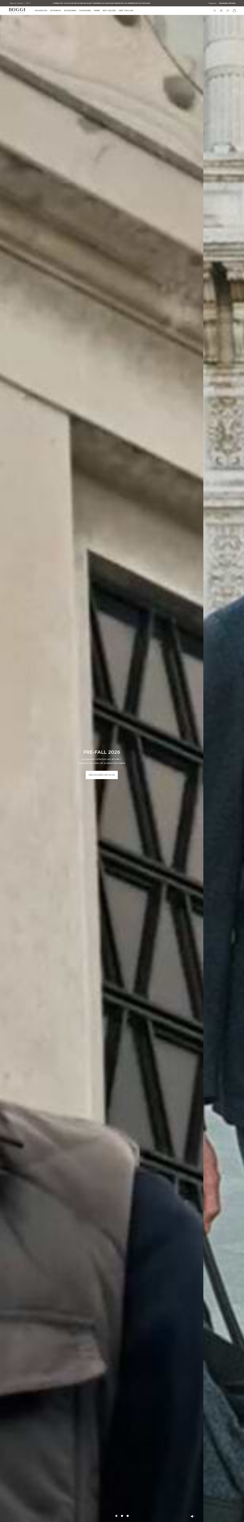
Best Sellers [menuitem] (109, 10)
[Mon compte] (221, 10)
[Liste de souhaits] (227, 10)
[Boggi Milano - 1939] (17, 10)
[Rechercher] (214, 10)
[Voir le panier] (234, 10)
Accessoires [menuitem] (70, 10)
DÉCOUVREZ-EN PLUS (102, 774)
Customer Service (227, 3)
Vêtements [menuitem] (55, 10)
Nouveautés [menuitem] (41, 10)
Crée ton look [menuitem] (126, 10)
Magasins (212, 3)
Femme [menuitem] (97, 10)
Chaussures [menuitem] (85, 10)
